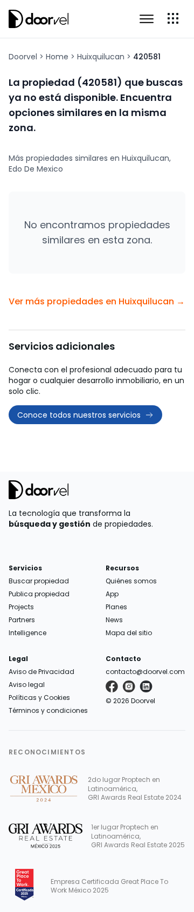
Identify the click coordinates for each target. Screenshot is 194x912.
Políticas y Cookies (39, 697)
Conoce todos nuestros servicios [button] (79, 415)
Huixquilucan (100, 56)
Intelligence (27, 632)
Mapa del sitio (129, 632)
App (112, 593)
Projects (21, 606)
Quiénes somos (131, 581)
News (114, 619)
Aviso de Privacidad (41, 671)
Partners (22, 619)
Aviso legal (27, 684)
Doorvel (23, 56)
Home (57, 56)
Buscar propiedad (39, 581)
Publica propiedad (39, 593)
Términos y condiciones (48, 710)
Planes (116, 606)
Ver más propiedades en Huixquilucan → (97, 301)
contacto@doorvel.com (145, 671)
